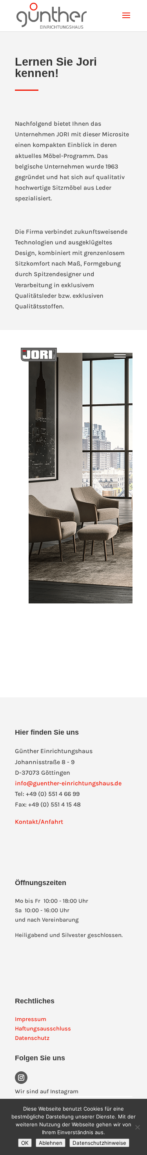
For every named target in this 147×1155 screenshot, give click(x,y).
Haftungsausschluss (43, 1028)
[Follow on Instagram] (21, 1077)
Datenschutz (32, 1037)
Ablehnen (50, 1143)
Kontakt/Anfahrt (39, 821)
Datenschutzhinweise (99, 1143)
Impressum (30, 1019)
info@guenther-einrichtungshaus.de (68, 783)
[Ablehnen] (137, 1127)
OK (25, 1143)
